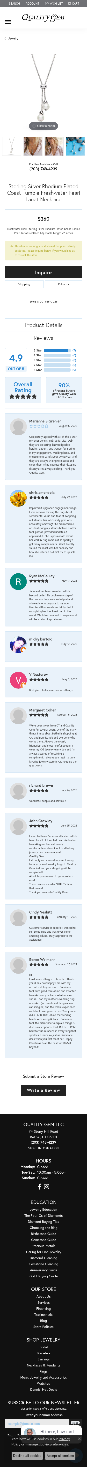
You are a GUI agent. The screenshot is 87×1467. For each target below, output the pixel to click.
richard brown (41, 785)
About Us (43, 1296)
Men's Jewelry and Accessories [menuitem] (43, 1377)
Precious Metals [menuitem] (44, 1245)
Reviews (43, 338)
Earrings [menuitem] (43, 1359)
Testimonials (43, 1314)
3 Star (38, 360)
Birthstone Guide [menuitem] (43, 1233)
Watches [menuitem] (43, 1383)
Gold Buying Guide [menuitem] (43, 1276)
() (74, 350)
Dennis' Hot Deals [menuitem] (43, 1389)
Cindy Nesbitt (40, 912)
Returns (63, 284)
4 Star (38, 355)
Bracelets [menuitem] (44, 1353)
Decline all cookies (27, 1456)
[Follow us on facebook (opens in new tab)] (40, 1187)
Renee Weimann (42, 959)
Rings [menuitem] (43, 1371)
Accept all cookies (60, 1456)
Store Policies (43, 1326)
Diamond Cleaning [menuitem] (43, 1258)
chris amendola (42, 492)
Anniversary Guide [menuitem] (43, 1270)
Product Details (44, 325)
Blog (43, 1320)
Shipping (24, 284)
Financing (43, 1308)
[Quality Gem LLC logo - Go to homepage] (43, 18)
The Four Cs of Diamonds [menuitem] (43, 1215)
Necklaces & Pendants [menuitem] (43, 1365)
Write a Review (43, 1090)
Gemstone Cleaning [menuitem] (43, 1264)
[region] (43, 93)
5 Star (38, 350)
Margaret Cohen (42, 710)
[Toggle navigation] (8, 20)
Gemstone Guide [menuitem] (43, 1239)
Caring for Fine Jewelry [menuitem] (43, 1251)
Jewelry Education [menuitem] (43, 1209)
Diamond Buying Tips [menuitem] (43, 1221)
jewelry (13, 38)
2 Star (38, 365)
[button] (14, 3)
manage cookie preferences (46, 1444)
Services (43, 1302)
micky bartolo (40, 639)
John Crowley (40, 820)
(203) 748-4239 (43, 168)
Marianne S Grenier (45, 421)
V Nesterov (38, 674)
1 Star (38, 370)
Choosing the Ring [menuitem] (44, 1227)
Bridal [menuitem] (43, 1347)
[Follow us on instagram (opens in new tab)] (46, 1187)
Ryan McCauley (41, 575)
